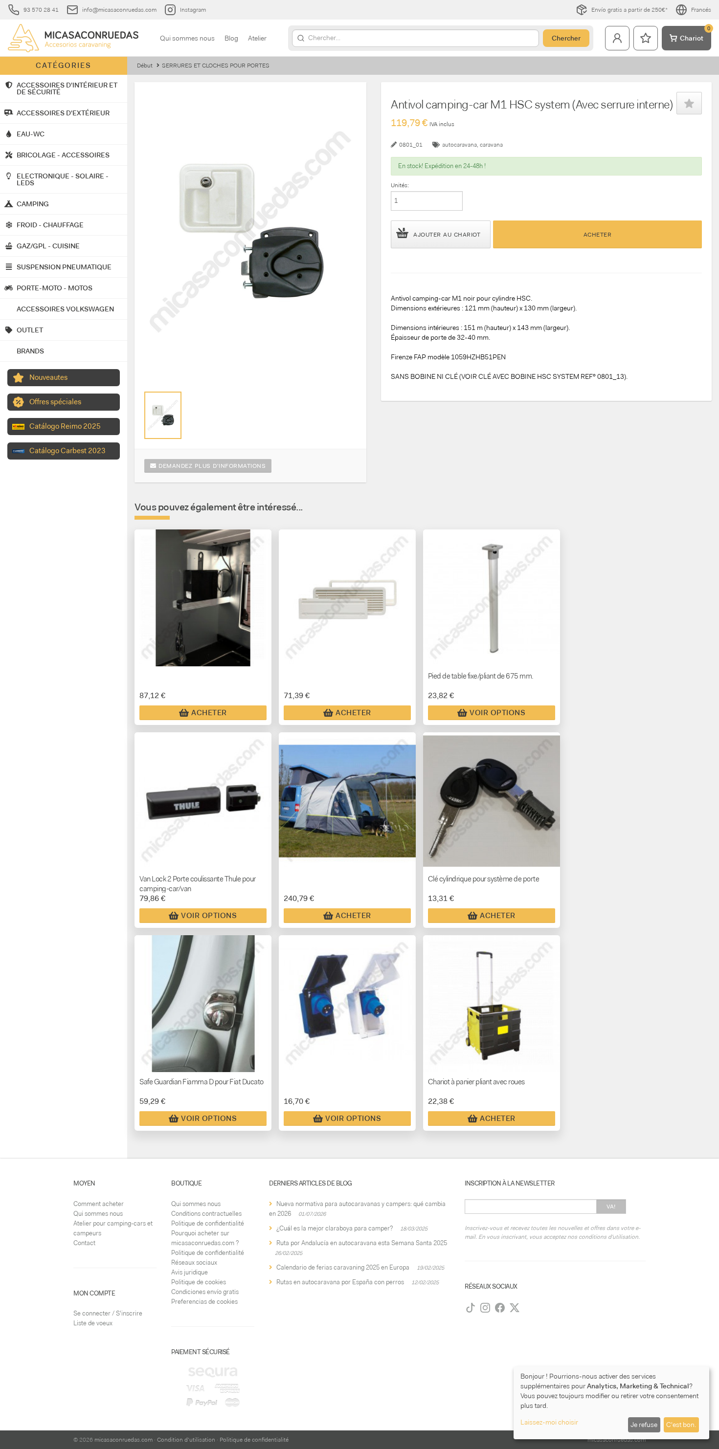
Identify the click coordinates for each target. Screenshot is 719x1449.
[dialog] (611, 1402)
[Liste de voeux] (645, 38)
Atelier (257, 38)
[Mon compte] (617, 38)
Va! (611, 1206)
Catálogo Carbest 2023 (67, 451)
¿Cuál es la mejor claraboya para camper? (334, 1228)
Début (145, 65)
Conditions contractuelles (206, 1213)
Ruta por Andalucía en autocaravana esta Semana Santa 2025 (361, 1243)
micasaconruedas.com (123, 1440)
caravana (491, 145)
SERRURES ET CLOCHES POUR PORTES (216, 65)
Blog (231, 38)
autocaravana (459, 145)
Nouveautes (48, 377)
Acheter (598, 235)
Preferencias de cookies (204, 1301)
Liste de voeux (92, 1323)
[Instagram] (485, 1308)
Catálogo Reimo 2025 (65, 426)
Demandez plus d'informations (211, 466)
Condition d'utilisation (186, 1440)
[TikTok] (470, 1308)
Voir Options (497, 713)
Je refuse (643, 1424)
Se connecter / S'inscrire (107, 1313)
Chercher (566, 38)
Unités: (400, 185)
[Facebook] (500, 1308)
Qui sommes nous (187, 38)
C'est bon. (681, 1424)
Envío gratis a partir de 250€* (629, 10)
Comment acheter (98, 1204)
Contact (84, 1243)
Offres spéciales (55, 402)
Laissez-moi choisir (549, 1422)
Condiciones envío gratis (205, 1292)
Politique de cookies (198, 1282)
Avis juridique (189, 1272)
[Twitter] (514, 1308)
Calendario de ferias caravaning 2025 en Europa (342, 1267)
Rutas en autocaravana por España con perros (340, 1282)
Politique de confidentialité (207, 1223)
